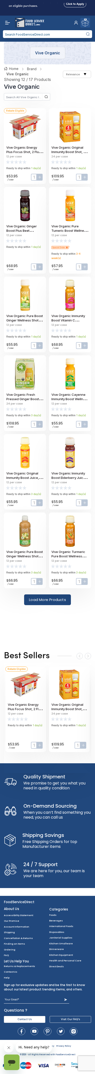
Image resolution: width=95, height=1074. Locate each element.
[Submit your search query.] (87, 34)
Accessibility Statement (18, 915)
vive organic (17, 74)
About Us (11, 909)
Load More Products (47, 599)
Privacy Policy (63, 1046)
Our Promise (11, 920)
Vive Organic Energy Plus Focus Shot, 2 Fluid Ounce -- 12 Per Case (24, 151)
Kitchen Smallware (61, 943)
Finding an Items (14, 943)
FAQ (6, 955)
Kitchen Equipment (61, 955)
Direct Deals (56, 966)
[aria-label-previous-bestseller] (79, 656)
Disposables (56, 932)
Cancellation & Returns (18, 938)
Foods (53, 915)
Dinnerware (56, 949)
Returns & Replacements (19, 966)
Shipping (9, 932)
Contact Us (10, 971)
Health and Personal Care (65, 960)
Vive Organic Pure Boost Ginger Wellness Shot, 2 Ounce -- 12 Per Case (24, 556)
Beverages (56, 920)
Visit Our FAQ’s (70, 1019)
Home (14, 69)
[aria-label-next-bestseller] (88, 656)
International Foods (61, 926)
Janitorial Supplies (60, 937)
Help (7, 977)
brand (32, 69)
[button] (76, 22)
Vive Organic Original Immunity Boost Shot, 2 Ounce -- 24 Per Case (68, 151)
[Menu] (6, 22)
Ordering (9, 949)
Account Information (16, 926)
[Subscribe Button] (65, 999)
